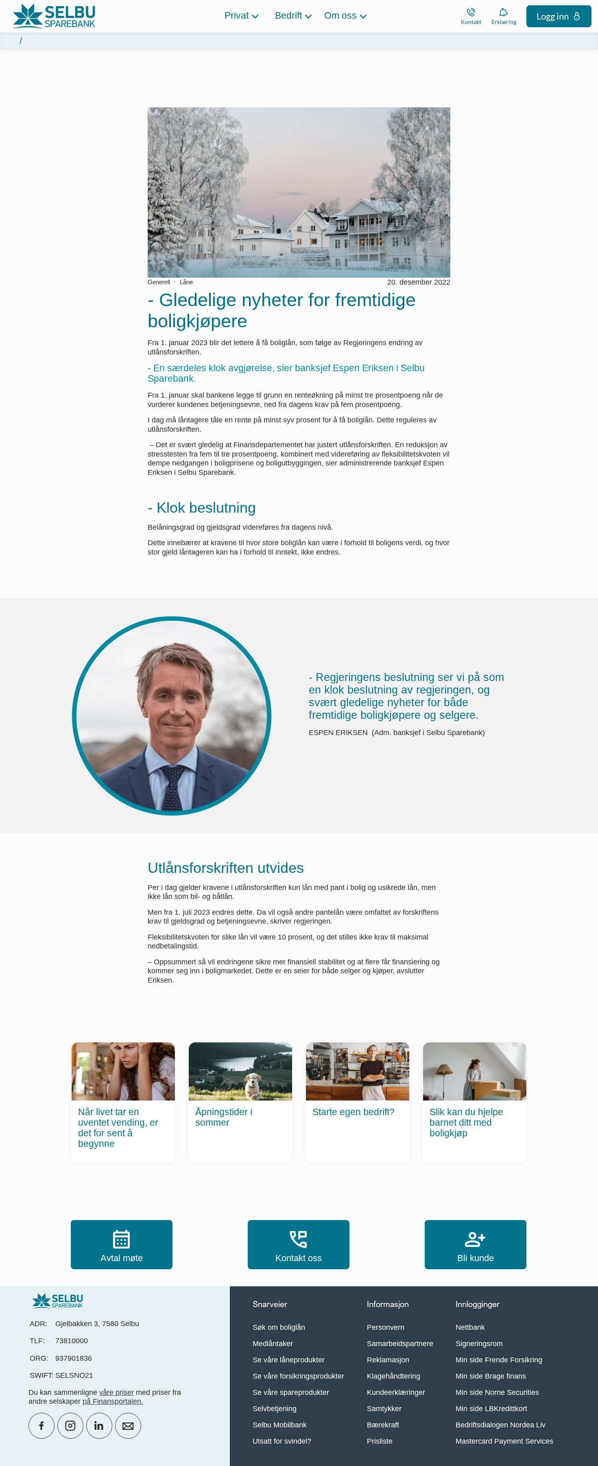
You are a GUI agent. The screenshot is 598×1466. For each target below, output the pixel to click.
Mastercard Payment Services (504, 1441)
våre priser (116, 1392)
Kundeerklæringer (396, 1392)
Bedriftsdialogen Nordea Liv (501, 1425)
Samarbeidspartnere (400, 1344)
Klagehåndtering (393, 1376)
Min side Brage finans (491, 1376)
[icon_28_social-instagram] (70, 1426)
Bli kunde (475, 1244)
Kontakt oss (298, 1244)
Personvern (385, 1327)
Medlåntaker (273, 1344)
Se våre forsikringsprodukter (298, 1376)
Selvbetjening (275, 1409)
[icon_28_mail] (128, 1426)
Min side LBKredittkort (491, 1409)
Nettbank (470, 1327)
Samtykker (384, 1409)
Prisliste (380, 1441)
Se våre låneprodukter (289, 1360)
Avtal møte (121, 1244)
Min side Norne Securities (497, 1392)
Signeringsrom (479, 1344)
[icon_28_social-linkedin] (99, 1426)
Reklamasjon (388, 1360)
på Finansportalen (112, 1401)
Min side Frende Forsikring (499, 1360)
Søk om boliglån (279, 1327)
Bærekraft (383, 1425)
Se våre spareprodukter (291, 1392)
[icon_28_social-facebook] (41, 1426)
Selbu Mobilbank (280, 1425)
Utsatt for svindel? (282, 1441)
